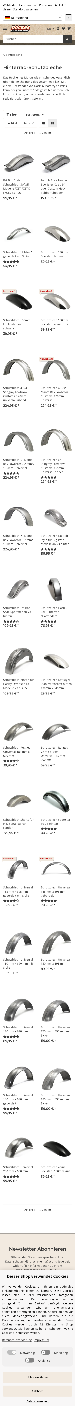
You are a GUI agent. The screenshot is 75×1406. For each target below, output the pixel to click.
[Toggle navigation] (5, 26)
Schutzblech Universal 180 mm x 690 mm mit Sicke (56, 1099)
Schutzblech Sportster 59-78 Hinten (55, 822)
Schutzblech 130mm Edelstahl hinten (54, 254)
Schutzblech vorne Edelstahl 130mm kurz (56, 1169)
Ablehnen (37, 1391)
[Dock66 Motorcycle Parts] (20, 28)
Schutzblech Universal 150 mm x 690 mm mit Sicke (18, 964)
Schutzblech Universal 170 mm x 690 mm (18, 1029)
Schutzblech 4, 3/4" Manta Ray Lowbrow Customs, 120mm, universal (54, 394)
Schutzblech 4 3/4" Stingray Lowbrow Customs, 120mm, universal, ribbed (15, 394)
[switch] (11, 1352)
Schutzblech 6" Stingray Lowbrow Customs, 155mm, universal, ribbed (53, 466)
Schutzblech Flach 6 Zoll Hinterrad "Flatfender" (54, 612)
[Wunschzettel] (63, 28)
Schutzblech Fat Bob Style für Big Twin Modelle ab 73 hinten (55, 540)
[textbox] (32, 17)
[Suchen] (67, 39)
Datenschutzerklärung (20, 1261)
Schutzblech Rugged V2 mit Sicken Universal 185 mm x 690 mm (54, 754)
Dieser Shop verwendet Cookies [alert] (37, 1276)
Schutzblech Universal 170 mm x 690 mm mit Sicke (56, 1031)
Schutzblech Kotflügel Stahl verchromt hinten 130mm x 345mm (56, 684)
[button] (58, 28)
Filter (13, 114)
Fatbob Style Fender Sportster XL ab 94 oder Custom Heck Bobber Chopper (54, 186)
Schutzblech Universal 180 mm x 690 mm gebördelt (18, 1099)
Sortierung (33, 114)
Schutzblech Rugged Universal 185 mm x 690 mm (17, 752)
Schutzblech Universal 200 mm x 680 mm (18, 1169)
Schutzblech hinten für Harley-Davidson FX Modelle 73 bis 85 (18, 684)
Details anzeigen (37, 1401)
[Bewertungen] (11, 261)
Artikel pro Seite (19, 123)
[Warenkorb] (69, 28)
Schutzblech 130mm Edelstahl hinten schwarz (16, 324)
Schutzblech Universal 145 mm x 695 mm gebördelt (56, 891)
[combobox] (32, 18)
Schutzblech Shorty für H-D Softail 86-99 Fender (18, 824)
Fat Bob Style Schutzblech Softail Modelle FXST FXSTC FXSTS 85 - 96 (16, 186)
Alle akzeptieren (38, 1377)
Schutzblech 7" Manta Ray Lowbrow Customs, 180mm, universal (18, 540)
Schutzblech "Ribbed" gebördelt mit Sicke (17, 254)
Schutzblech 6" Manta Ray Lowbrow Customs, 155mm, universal (18, 464)
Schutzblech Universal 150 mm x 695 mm (56, 961)
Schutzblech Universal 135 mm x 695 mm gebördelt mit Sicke (18, 891)
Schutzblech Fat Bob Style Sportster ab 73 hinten (17, 612)
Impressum (41, 1340)
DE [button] (49, 28)
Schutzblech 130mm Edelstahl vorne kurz (54, 322)
